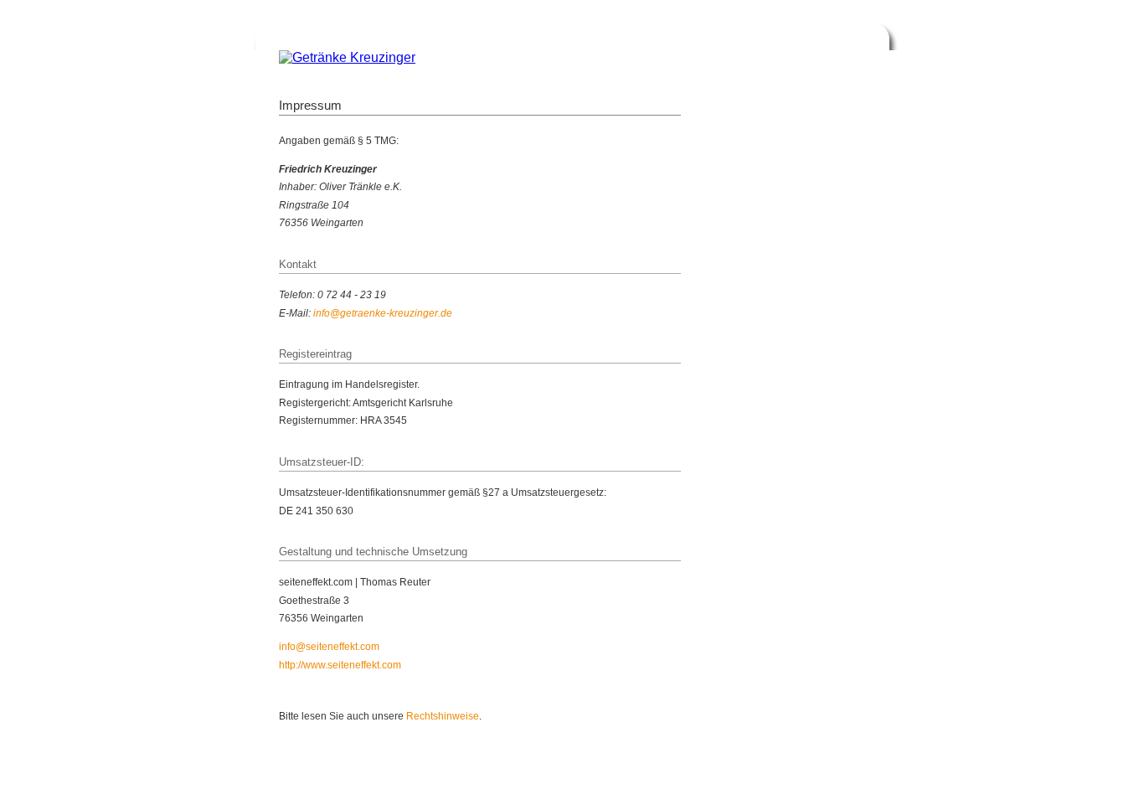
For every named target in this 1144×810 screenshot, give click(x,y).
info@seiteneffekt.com (329, 647)
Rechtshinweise (442, 716)
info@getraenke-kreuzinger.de (382, 313)
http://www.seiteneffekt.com (340, 665)
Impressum (787, 783)
